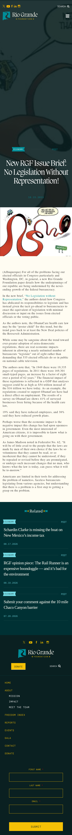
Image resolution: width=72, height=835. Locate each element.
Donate (18, 666)
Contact (10, 745)
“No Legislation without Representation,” (29, 297)
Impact (13, 701)
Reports (10, 722)
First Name (36, 769)
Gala (8, 737)
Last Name (36, 785)
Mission (14, 695)
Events (9, 730)
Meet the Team (19, 707)
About (9, 690)
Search (62, 6)
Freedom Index (15, 714)
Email (36, 801)
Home (8, 682)
